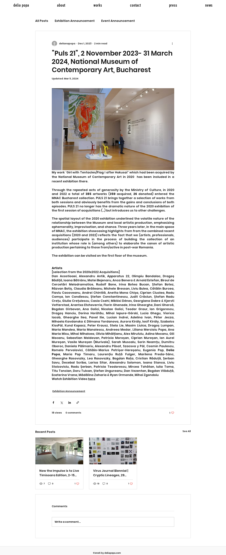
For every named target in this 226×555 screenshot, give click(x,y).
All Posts (41, 21)
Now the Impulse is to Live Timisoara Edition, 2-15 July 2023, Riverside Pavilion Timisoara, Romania (59, 473)
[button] (97, 5)
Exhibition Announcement (75, 21)
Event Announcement (118, 21)
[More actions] (172, 44)
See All (186, 431)
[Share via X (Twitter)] (61, 402)
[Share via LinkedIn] (69, 402)
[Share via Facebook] (53, 402)
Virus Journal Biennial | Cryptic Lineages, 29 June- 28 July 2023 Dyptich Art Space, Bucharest (110, 473)
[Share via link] (77, 402)
